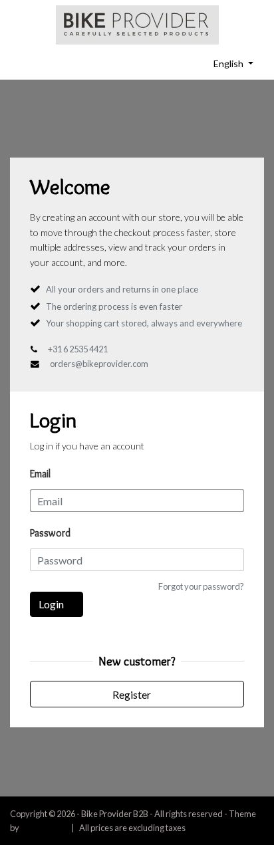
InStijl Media (43, 827)
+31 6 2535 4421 (78, 349)
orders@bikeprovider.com (99, 363)
